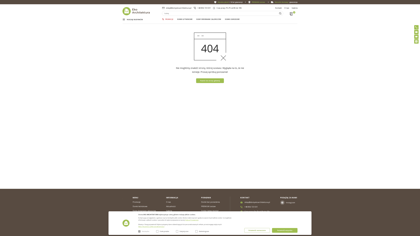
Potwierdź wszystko (284, 230)
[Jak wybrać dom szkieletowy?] (416, 37)
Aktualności (171, 206)
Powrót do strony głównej (210, 81)
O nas (286, 8)
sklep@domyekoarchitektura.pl (178, 8)
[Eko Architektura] (142, 11)
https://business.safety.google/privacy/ (151, 227)
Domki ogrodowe (232, 19)
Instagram (290, 202)
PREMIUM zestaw (208, 206)
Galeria (295, 8)
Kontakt (278, 8)
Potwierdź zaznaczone (257, 230)
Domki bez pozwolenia (210, 202)
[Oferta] (416, 41)
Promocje (169, 19)
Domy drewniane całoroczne (208, 19)
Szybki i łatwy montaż (210, 211)
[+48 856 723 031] (416, 27)
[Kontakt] (416, 32)
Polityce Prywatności (191, 220)
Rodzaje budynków (135, 19)
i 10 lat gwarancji (230, 2)
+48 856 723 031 (204, 8)
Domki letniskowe (184, 19)
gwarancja (286, 2)
